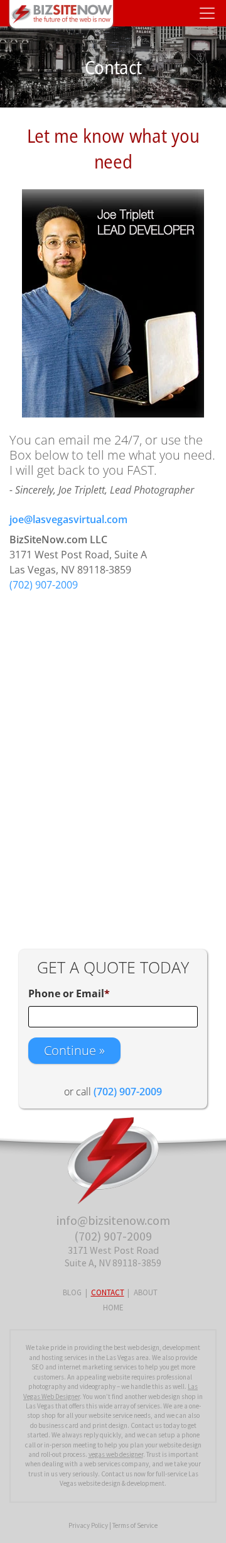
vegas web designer (116, 1454)
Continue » (74, 1050)
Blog (72, 1292)
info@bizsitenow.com (113, 1220)
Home (113, 1307)
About (146, 1292)
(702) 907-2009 (43, 585)
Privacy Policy (88, 1525)
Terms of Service (135, 1525)
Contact (107, 1292)
